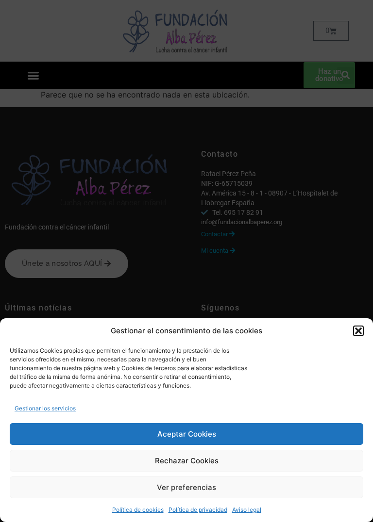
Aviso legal (246, 509)
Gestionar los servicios (45, 408)
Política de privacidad (198, 509)
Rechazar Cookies (187, 460)
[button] (358, 331)
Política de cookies (138, 509)
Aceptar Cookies (186, 434)
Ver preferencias (186, 487)
